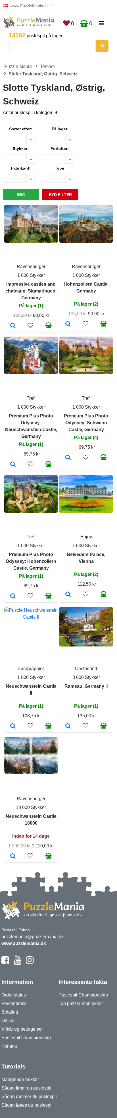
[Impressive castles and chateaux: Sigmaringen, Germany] (13, 326)
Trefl (31, 398)
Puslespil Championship (26, 1037)
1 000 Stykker (31, 275)
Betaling (9, 1012)
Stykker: (21, 148)
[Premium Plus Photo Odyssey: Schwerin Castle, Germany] (68, 458)
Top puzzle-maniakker (80, 1003)
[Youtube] (17, 962)
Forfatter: (60, 148)
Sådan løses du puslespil (27, 1105)
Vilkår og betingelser (22, 1029)
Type (59, 168)
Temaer (47, 66)
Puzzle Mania (18, 66)
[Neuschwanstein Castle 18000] (13, 856)
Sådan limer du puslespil (26, 1088)
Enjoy (86, 536)
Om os (7, 1020)
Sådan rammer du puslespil (29, 1096)
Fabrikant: (21, 168)
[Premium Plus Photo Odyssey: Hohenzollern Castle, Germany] (13, 596)
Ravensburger (31, 266)
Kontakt (9, 1046)
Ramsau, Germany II (86, 686)
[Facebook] (5, 962)
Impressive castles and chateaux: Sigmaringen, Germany (31, 291)
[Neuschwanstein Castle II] (13, 726)
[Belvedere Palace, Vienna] (68, 594)
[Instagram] (30, 962)
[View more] (31, 241)
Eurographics (31, 668)
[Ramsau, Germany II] (68, 726)
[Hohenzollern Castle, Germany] (68, 324)
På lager (59, 129)
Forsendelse (14, 1003)
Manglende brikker (20, 1079)
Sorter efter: (20, 129)
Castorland (86, 668)
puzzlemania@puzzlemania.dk (32, 936)
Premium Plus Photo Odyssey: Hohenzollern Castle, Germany (31, 561)
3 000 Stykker (86, 677)
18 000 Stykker (31, 807)
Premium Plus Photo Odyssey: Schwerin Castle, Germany (86, 422)
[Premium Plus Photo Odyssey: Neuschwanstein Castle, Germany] (13, 464)
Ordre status (13, 995)
